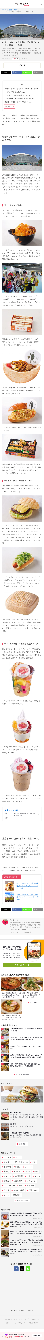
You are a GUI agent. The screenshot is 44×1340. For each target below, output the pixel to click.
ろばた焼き (18, 1181)
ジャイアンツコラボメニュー (17, 92)
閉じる (2, 1336)
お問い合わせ (35, 1319)
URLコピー (38, 72)
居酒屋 (6, 1181)
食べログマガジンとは (18, 1310)
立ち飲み (17, 1171)
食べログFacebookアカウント (16, 1268)
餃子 (28, 1176)
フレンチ (28, 1167)
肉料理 (27, 1171)
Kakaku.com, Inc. (13, 1323)
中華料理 (7, 1167)
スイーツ (7, 1176)
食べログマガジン (22, 4)
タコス (37, 1176)
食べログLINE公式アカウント (28, 1268)
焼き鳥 (6, 1190)
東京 (16, 58)
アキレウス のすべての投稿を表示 (20, 932)
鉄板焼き (17, 1195)
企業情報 (7, 1319)
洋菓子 (18, 1167)
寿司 (21, 1186)
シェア (16, 72)
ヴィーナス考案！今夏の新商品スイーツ (21, 98)
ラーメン (7, 1157)
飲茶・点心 (33, 1190)
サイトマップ (25, 1319)
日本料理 (30, 1186)
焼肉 (36, 1171)
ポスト (6, 72)
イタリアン (31, 1181)
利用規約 (15, 1319)
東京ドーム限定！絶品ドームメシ (18, 95)
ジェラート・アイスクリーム (16, 1162)
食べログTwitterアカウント (22, 1268)
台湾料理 (19, 1176)
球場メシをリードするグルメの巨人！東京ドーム (21, 89)
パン (34, 1162)
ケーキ (6, 1195)
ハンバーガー (9, 1186)
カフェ (18, 1157)
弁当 (25, 58)
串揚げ (6, 1171)
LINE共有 (27, 72)
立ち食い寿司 (19, 1190)
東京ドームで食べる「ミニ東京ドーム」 (18, 102)
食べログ (31, 1310)
